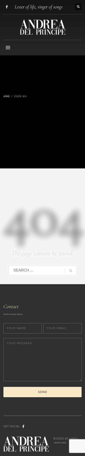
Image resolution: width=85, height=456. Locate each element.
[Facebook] (6, 6)
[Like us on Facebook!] (23, 426)
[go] (71, 270)
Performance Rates (13, 314)
